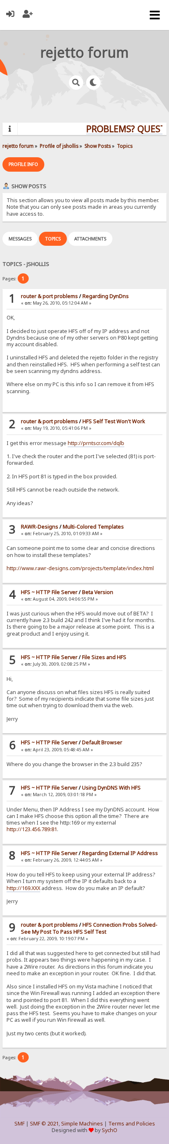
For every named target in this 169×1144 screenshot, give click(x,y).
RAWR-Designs (39, 526)
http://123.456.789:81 (32, 829)
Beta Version (97, 592)
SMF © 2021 (44, 1123)
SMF (19, 1123)
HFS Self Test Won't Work (113, 421)
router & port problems (49, 296)
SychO (109, 1130)
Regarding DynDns (105, 296)
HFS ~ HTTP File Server (49, 592)
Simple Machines (82, 1123)
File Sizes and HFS (104, 657)
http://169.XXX (23, 888)
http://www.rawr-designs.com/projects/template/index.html (80, 568)
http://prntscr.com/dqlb (96, 443)
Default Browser (102, 742)
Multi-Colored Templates (93, 526)
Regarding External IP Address (120, 853)
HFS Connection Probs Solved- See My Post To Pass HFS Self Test (89, 928)
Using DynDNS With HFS (111, 787)
